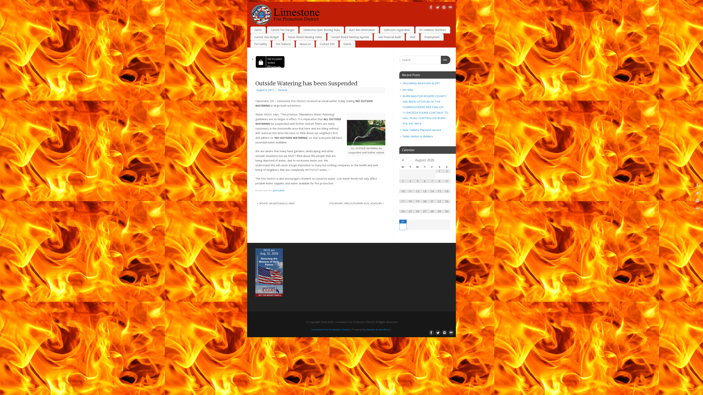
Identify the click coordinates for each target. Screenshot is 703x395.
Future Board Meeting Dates (305, 37)
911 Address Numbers (432, 30)
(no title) (408, 89)
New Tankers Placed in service (422, 130)
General (282, 90)
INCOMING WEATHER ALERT (421, 83)
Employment (432, 37)
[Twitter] (437, 8)
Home (258, 30)
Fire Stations (283, 44)
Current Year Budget (266, 37)
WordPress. (384, 329)
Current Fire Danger (282, 30)
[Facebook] (431, 8)
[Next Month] (446, 160)
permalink (278, 190)
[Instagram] (444, 8)
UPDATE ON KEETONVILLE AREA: (276, 203)
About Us (305, 44)
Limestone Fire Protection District (331, 329)
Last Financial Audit (389, 37)
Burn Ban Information (362, 30)
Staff (412, 37)
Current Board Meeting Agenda (350, 37)
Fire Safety (260, 44)
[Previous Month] (403, 160)
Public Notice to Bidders (418, 136)
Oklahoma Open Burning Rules (321, 30)
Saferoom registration (397, 30)
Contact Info (327, 44)
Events (347, 44)
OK (444, 59)
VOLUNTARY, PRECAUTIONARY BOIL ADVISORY (356, 203)
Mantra (371, 329)
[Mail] (450, 8)
